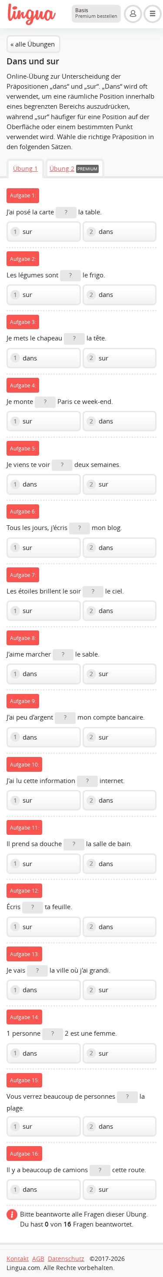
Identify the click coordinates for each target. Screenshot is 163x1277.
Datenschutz (66, 1259)
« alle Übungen (32, 44)
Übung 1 (25, 169)
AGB (38, 1259)
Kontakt (18, 1259)
